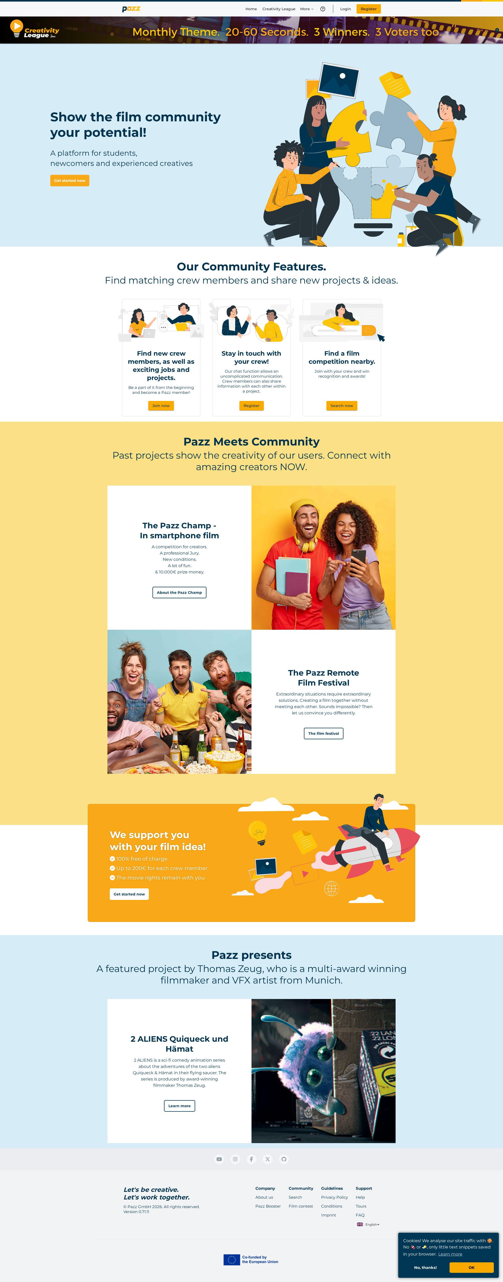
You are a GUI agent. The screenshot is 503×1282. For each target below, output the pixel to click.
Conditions (331, 1206)
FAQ (360, 1215)
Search (295, 1197)
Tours (361, 1206)
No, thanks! (425, 1267)
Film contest (301, 1206)
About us (264, 1197)
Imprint (328, 1215)
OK (472, 1267)
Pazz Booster (268, 1206)
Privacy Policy (334, 1197)
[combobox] (368, 1224)
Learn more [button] (450, 1254)
